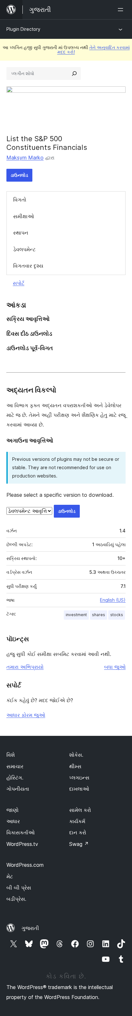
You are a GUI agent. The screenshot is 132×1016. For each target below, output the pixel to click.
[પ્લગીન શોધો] (74, 73)
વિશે (10, 755)
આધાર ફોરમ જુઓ (25, 715)
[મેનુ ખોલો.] (121, 9)
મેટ (9, 876)
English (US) (113, 600)
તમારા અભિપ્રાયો (25, 667)
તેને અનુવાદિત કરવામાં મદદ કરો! (93, 50)
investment (76, 614)
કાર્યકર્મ (77, 821)
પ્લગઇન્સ (79, 777)
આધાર (13, 821)
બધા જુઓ (115, 667)
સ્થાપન (20, 232)
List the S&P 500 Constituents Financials (46, 142)
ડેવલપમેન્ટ (24, 249)
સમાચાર (14, 766)
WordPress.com (25, 865)
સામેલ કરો (80, 810)
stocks (116, 614)
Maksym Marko (25, 157)
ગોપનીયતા (17, 789)
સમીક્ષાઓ (23, 216)
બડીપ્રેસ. (16, 899)
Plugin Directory (23, 29)
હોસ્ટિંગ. (14, 777)
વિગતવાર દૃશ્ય (28, 266)
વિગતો (19, 199)
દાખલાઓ (79, 789)
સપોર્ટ (18, 283)
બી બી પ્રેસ (18, 887)
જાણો (12, 810)
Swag (79, 844)
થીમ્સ (75, 766)
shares (98, 614)
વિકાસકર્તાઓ (20, 832)
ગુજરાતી (30, 928)
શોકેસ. (76, 755)
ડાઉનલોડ (19, 175)
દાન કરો (77, 832)
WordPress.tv (22, 844)
